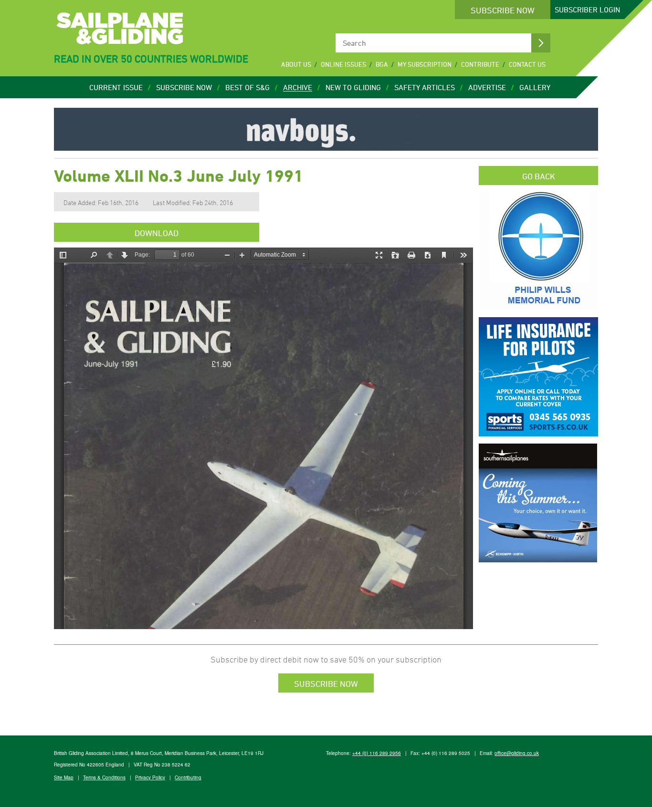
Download (157, 233)
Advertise (487, 87)
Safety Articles (424, 87)
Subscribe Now (503, 10)
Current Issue (116, 87)
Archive (297, 87)
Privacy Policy (150, 777)
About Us (296, 64)
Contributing (188, 777)
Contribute (480, 64)
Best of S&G (247, 87)
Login (587, 9)
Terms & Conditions (104, 777)
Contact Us (527, 64)
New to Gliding (353, 87)
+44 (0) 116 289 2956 (376, 753)
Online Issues (343, 64)
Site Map (64, 777)
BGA (382, 64)
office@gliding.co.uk (516, 753)
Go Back (538, 176)
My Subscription (425, 64)
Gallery (534, 87)
